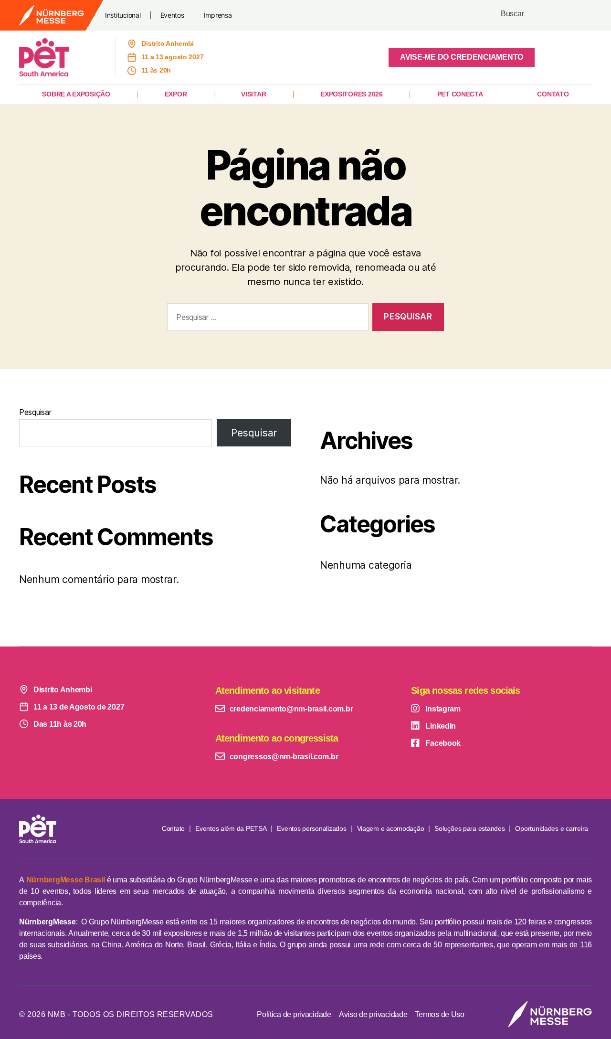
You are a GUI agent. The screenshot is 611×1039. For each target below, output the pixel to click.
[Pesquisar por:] (266, 319)
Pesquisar (35, 412)
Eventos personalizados (311, 828)
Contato (553, 94)
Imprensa (218, 15)
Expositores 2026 (351, 94)
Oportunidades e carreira (551, 828)
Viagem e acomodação (390, 828)
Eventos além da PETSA (230, 828)
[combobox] (544, 15)
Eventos (172, 15)
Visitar (253, 94)
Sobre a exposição (76, 94)
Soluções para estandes (469, 828)
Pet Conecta (460, 94)
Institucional (123, 15)
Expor (176, 94)
